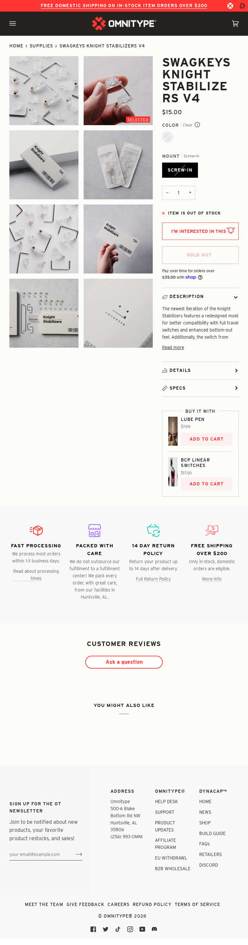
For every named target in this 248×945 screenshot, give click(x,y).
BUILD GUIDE (212, 833)
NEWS (205, 812)
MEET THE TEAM (44, 904)
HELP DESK (166, 801)
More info (212, 579)
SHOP (205, 822)
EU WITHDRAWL (171, 857)
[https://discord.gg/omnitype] (155, 929)
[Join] (73, 854)
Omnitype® (118, 916)
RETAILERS (210, 854)
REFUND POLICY (152, 904)
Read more (173, 347)
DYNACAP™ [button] (213, 791)
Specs (178, 388)
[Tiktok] (118, 929)
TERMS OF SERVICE (197, 904)
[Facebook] (93, 929)
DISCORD (208, 865)
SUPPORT (164, 812)
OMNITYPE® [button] (170, 791)
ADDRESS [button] (122, 791)
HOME (205, 801)
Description (187, 296)
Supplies (41, 45)
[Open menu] (19, 23)
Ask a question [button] (124, 662)
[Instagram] (130, 929)
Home (16, 45)
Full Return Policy (153, 579)
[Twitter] (105, 929)
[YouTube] (142, 929)
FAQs (204, 843)
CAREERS (118, 904)
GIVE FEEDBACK (85, 904)
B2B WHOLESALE (173, 868)
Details (180, 370)
